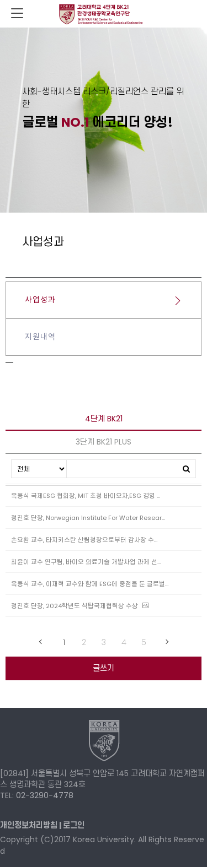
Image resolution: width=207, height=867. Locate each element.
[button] (73, 825)
